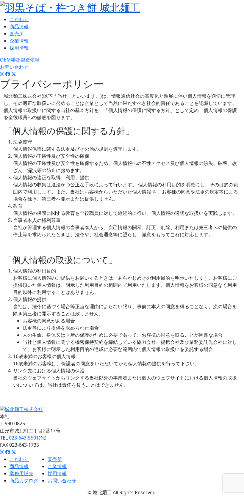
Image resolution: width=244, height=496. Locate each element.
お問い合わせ (14, 67)
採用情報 (19, 48)
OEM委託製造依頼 (20, 59)
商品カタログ (24, 480)
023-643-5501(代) (27, 437)
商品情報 (19, 26)
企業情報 (19, 40)
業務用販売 (21, 473)
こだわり (19, 19)
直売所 (17, 33)
